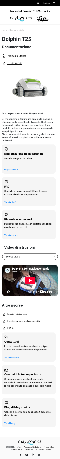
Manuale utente (16, 55)
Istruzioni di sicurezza (17, 314)
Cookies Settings (31, 449)
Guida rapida (14, 63)
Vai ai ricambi (11, 235)
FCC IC (10, 328)
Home (4, 30)
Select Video (13, 256)
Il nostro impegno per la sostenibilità (23, 321)
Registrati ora (11, 169)
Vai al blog (9, 423)
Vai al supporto (12, 357)
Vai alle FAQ (10, 202)
